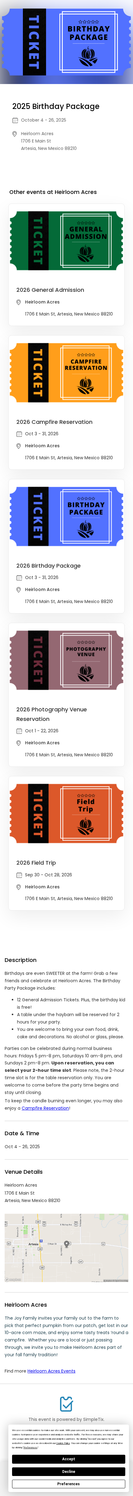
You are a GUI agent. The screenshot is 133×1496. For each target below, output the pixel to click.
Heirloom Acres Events (51, 1371)
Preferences (68, 1484)
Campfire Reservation (45, 1108)
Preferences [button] (30, 1447)
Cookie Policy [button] (63, 1443)
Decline (68, 1472)
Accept (68, 1459)
